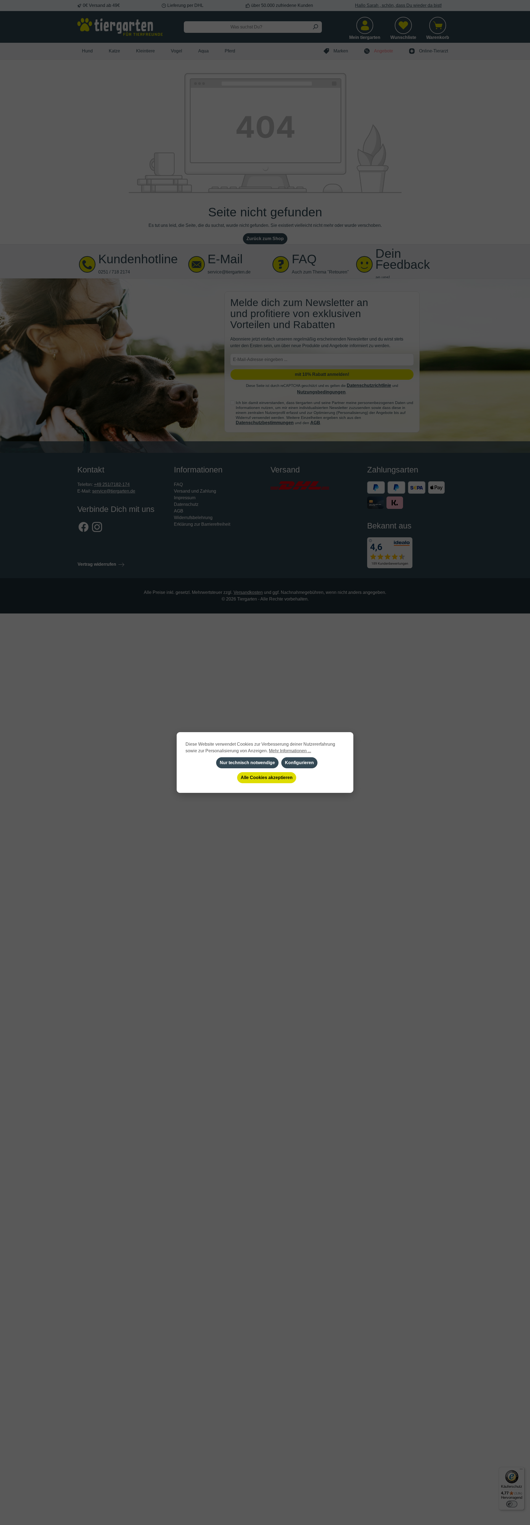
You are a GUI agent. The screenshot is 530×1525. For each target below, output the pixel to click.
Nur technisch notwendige (247, 762)
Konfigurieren (299, 762)
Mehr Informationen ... (290, 750)
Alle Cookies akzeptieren (267, 777)
